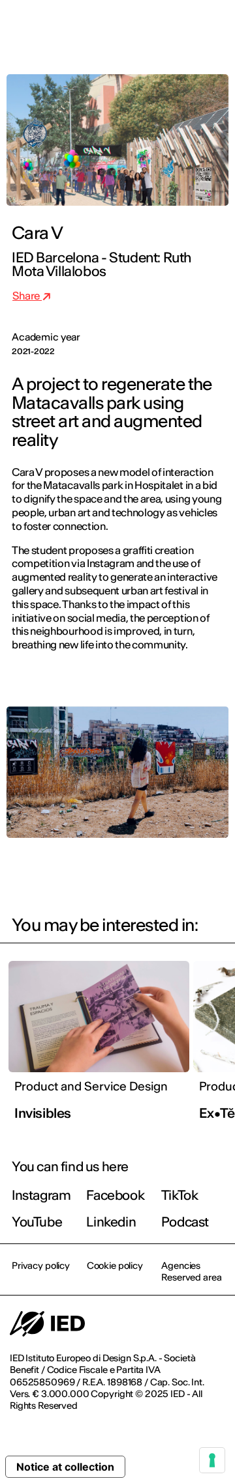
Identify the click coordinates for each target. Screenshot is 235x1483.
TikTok (179, 1195)
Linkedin (111, 1221)
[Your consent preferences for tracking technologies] (212, 1460)
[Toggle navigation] (214, 27)
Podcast (185, 1221)
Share (27, 295)
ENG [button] (111, 27)
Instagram (41, 1195)
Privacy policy (41, 1265)
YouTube (37, 1221)
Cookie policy (115, 1265)
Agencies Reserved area (191, 1271)
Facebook (115, 1195)
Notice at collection (65, 1466)
